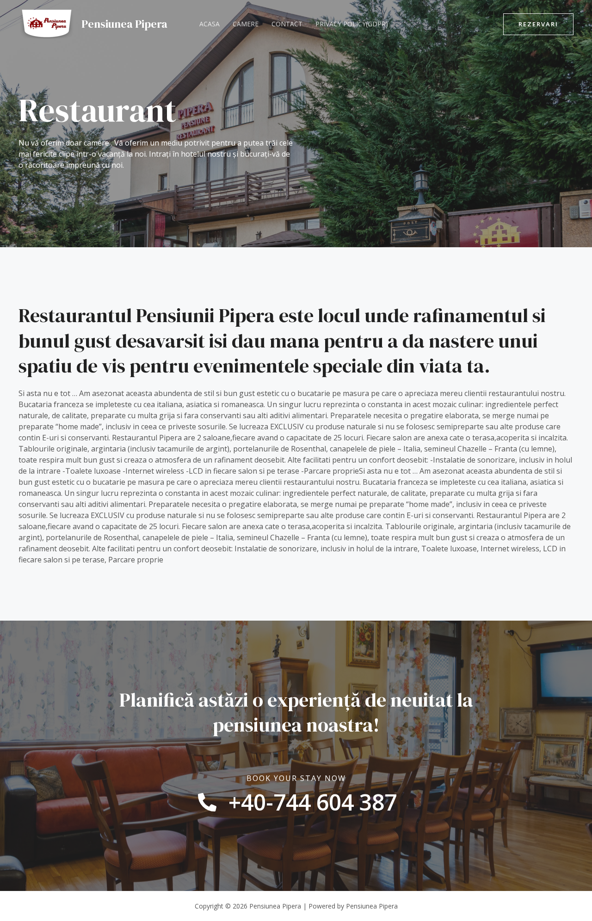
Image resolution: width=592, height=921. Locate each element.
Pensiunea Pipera (124, 23)
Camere (246, 23)
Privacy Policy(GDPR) (351, 23)
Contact (286, 23)
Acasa (209, 23)
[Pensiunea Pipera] (46, 23)
